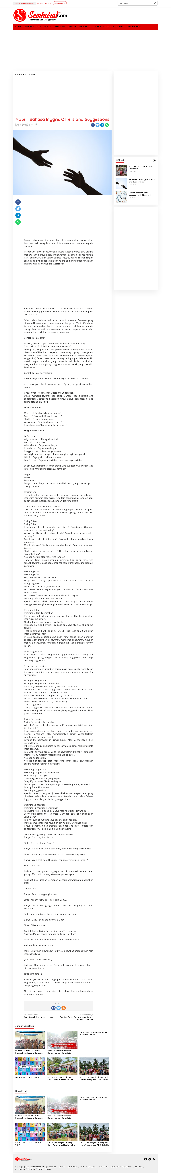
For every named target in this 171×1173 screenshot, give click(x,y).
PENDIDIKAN (19, 126)
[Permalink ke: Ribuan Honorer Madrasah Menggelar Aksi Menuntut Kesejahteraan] (62, 1039)
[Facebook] (53, 1008)
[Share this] (93, 125)
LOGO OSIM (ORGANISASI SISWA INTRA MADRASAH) (93, 1033)
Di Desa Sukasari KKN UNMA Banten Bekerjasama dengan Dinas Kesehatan (28, 1051)
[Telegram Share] (102, 125)
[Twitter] (58, 1008)
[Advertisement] (85, 50)
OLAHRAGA (72, 1167)
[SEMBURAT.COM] (40, 15)
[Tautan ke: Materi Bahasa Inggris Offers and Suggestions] (121, 183)
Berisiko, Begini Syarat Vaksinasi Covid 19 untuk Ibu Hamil (76, 1017)
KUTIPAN (31, 1169)
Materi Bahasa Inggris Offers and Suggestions (142, 180)
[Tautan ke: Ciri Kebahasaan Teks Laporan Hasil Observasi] (121, 197)
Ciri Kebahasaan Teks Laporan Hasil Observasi (140, 194)
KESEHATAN (20, 1169)
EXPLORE (92, 1167)
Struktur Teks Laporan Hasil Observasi (141, 167)
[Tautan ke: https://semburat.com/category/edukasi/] (154, 160)
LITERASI (138, 1167)
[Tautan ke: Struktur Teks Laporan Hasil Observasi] (121, 170)
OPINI (82, 1167)
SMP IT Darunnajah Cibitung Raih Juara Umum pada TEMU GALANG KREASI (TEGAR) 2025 (94, 1078)
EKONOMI (115, 1167)
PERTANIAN (103, 1167)
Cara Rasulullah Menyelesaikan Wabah (40, 1016)
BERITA (62, 1167)
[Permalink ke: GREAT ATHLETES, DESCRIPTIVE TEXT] (30, 1066)
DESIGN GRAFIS (44, 1169)
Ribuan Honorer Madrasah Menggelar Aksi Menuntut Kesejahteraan (59, 1051)
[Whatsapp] (107, 125)
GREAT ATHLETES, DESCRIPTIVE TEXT (28, 1078)
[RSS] (63, 1008)
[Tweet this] (98, 125)
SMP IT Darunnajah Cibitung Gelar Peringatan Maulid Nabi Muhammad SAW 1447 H (60, 1078)
